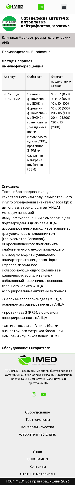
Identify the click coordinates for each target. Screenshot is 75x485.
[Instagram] (41, 7)
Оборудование (37, 412)
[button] (64, 7)
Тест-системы (37, 420)
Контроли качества (37, 427)
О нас (37, 452)
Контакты (37, 466)
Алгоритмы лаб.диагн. (37, 434)
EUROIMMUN (37, 459)
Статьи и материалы (37, 474)
